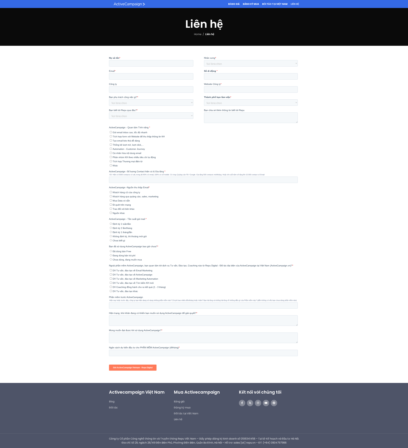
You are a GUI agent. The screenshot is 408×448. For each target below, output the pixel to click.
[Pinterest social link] (274, 403)
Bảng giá (179, 401)
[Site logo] (129, 4)
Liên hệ (178, 419)
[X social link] (250, 403)
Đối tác (113, 407)
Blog (111, 401)
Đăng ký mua (182, 407)
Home (197, 34)
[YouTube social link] (266, 403)
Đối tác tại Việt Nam (186, 413)
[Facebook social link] (242, 403)
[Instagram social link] (258, 403)
